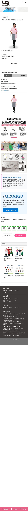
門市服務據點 (6, 312)
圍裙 (10, 300)
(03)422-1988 (8, 326)
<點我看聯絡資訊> (5, 90)
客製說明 (15, 75)
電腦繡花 (11, 307)
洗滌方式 (23, 75)
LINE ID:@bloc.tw (16, 316)
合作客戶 (5, 292)
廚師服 (16, 298)
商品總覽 (5, 17)
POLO (10, 298)
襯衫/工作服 (5, 300)
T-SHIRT (5, 298)
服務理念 (5, 290)
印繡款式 (5, 305)
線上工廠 (16, 290)
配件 (16, 300)
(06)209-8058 (8, 335)
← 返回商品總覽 (7, 235)
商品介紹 (8, 75)
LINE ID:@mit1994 (17, 330)
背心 (4, 301)
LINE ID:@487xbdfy (17, 326)
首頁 (3, 19)
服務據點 (6, 509)
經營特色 (11, 290)
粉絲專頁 (24, 509)
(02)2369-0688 (8, 321)
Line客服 (15, 509)
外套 (10, 301)
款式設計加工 (17, 307)
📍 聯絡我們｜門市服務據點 (10, 210)
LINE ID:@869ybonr (17, 335)
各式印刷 (5, 307)
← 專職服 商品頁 (20, 235)
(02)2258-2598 (8, 316)
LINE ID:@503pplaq (17, 321)
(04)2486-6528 (8, 330)
